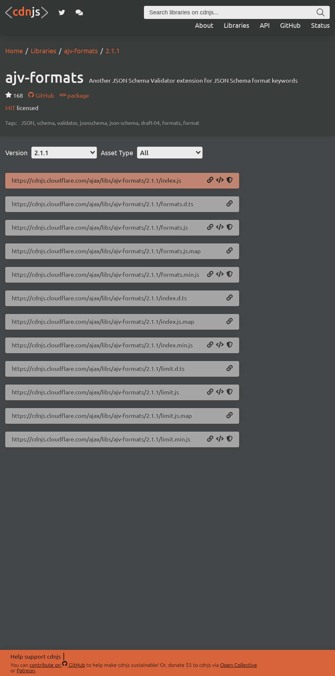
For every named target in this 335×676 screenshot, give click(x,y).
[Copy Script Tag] (220, 180)
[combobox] (64, 152)
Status (320, 25)
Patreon (26, 670)
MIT (11, 107)
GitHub (290, 25)
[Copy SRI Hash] (229, 180)
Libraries (236, 25)
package (77, 95)
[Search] (321, 12)
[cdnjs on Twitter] (62, 12)
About (204, 25)
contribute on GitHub (57, 664)
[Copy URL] (210, 180)
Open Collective (238, 664)
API (265, 25)
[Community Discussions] (79, 12)
